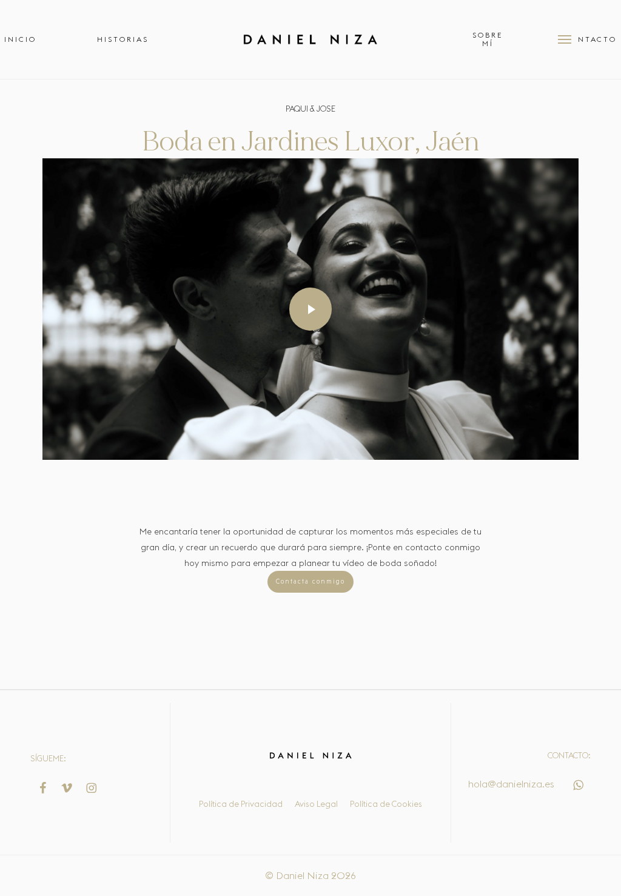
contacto (423, 547)
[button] (565, 39)
